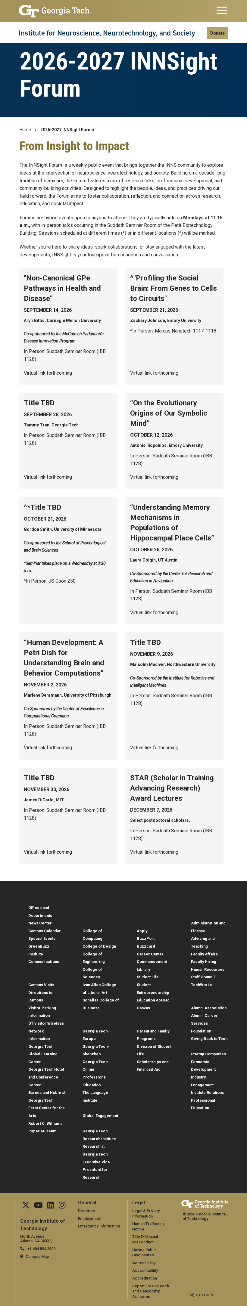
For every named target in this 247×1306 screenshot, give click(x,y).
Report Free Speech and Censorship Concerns (150, 1291)
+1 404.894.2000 (41, 1248)
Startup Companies (208, 1054)
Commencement (152, 961)
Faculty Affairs (204, 954)
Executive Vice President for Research (96, 1170)
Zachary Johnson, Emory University (165, 320)
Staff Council (203, 977)
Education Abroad (153, 1000)
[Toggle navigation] (222, 11)
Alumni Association (209, 1008)
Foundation (201, 1031)
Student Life (148, 977)
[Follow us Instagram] (62, 1206)
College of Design (99, 946)
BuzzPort (146, 938)
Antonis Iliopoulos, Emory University (166, 445)
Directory (86, 1211)
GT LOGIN (204, 1295)
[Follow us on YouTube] (38, 1206)
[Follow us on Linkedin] (50, 1206)
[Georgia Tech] (55, 11)
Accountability (145, 1270)
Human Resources (207, 969)
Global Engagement (100, 1115)
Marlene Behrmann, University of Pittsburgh (67, 695)
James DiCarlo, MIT (44, 799)
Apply (142, 931)
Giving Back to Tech (209, 1038)
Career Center (150, 954)
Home (25, 129)
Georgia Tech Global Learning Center (43, 1054)
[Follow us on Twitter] (26, 1206)
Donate (217, 33)
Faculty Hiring (203, 961)
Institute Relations (207, 1092)
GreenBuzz (38, 946)
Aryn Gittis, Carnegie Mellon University (62, 320)
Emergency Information (99, 1226)
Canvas (143, 1008)
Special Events (41, 938)
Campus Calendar (44, 931)
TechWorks (201, 985)
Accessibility (143, 1263)
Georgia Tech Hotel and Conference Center (46, 1077)
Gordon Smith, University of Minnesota (63, 529)
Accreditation (144, 1278)
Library (143, 969)
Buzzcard (146, 946)
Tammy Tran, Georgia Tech (51, 424)
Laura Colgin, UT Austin (153, 560)
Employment (89, 1218)
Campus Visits (41, 985)
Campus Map (37, 1256)
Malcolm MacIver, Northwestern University (172, 664)
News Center (40, 923)
